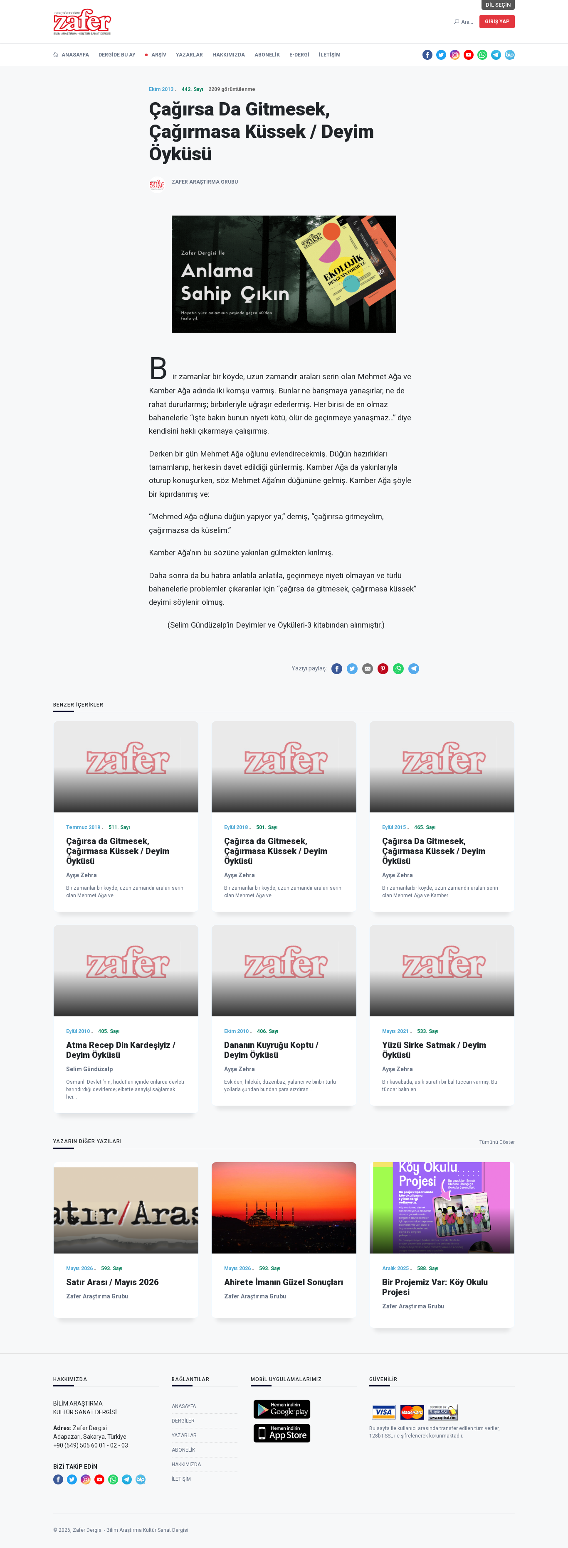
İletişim (330, 55)
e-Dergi (299, 55)
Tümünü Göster (497, 1142)
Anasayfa (74, 55)
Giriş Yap (497, 22)
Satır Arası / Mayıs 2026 (112, 1282)
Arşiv (158, 55)
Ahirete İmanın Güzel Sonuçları (283, 1282)
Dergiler (183, 1421)
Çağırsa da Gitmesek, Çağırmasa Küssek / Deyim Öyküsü (117, 851)
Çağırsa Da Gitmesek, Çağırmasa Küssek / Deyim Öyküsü (433, 851)
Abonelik (267, 55)
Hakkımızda (228, 55)
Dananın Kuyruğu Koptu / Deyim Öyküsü (271, 1050)
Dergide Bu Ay (117, 55)
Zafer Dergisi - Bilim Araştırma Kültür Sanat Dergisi (130, 1530)
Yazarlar (189, 55)
